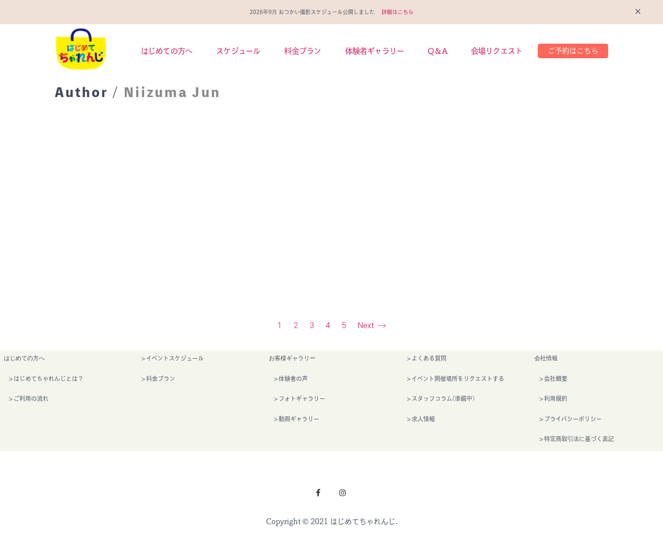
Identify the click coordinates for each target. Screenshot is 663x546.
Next (367, 325)
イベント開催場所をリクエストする (458, 378)
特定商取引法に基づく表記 (579, 439)
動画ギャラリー (299, 419)
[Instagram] (342, 492)
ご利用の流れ (31, 398)
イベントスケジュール (175, 358)
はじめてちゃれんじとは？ (48, 378)
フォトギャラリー (302, 398)
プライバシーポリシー (573, 419)
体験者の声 (293, 378)
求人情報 (423, 419)
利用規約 (555, 398)
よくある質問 (429, 358)
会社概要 (555, 378)
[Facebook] (318, 492)
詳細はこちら (397, 12)
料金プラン (160, 378)
